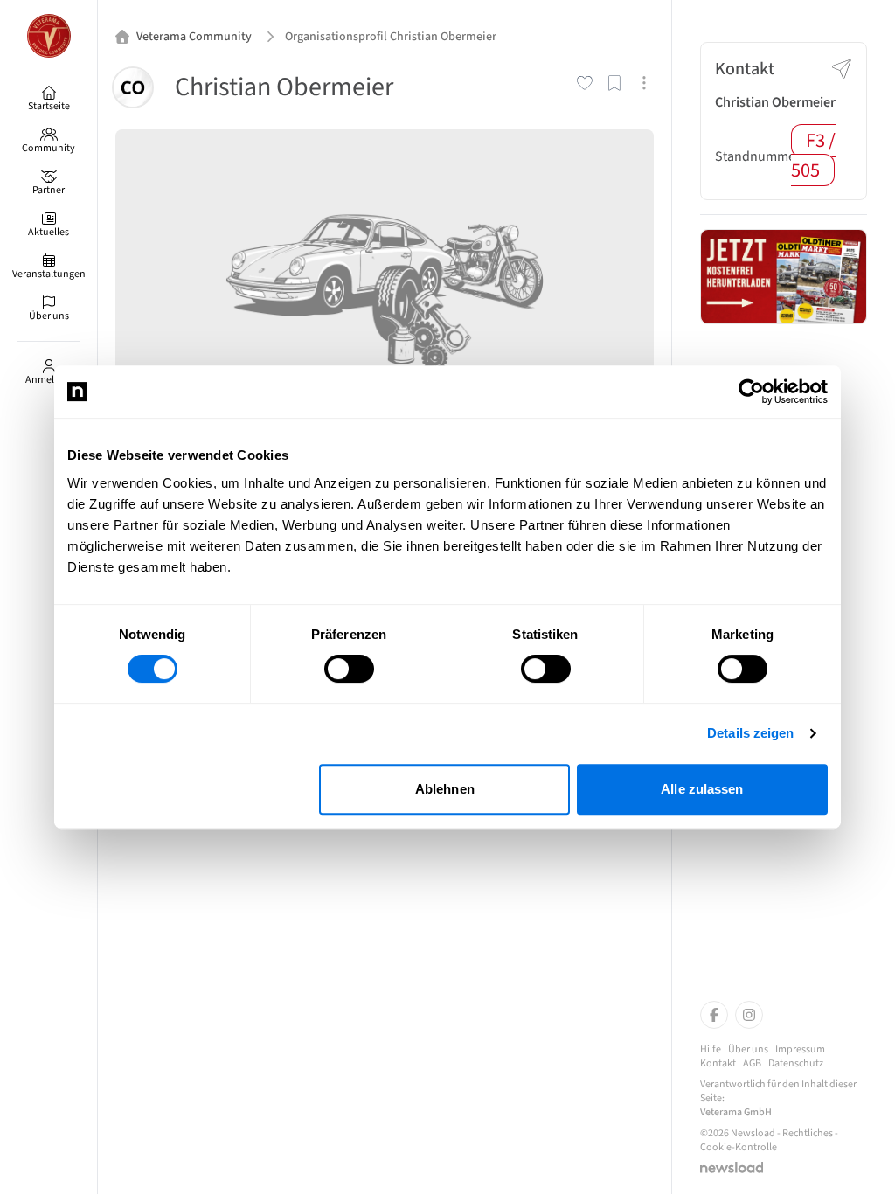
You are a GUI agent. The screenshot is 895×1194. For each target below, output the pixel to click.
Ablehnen (445, 788)
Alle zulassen (702, 788)
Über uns (748, 1050)
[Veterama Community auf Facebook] (714, 1015)
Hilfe (710, 1050)
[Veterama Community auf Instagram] (749, 1015)
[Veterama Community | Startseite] (48, 36)
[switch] (349, 669)
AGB (752, 1064)
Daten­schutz (795, 1064)
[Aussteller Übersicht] (783, 276)
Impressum (800, 1050)
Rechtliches (807, 1133)
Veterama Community (194, 36)
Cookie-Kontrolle (738, 1148)
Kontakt (718, 1064)
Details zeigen (750, 732)
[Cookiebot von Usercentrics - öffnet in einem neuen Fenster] (751, 391)
